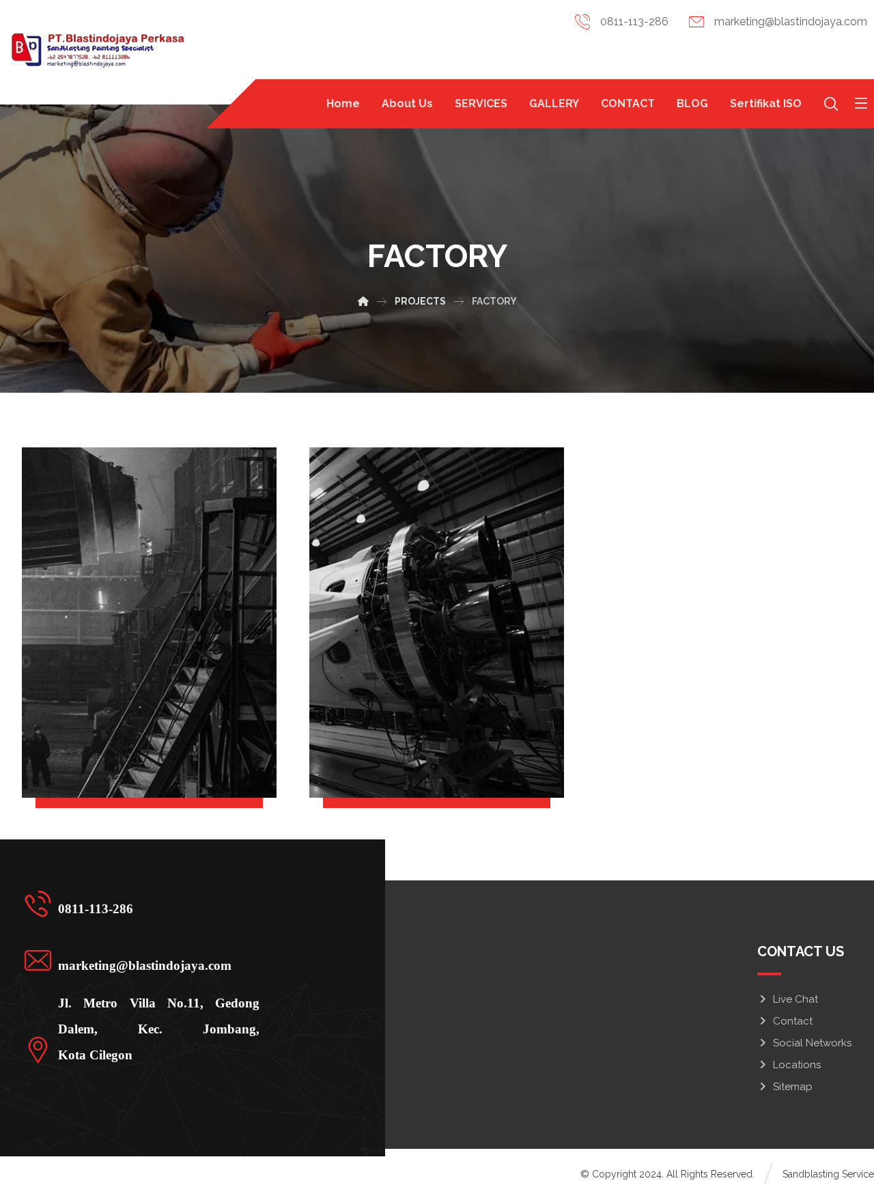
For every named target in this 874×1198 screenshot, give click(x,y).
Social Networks (812, 1043)
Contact (793, 1021)
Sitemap (793, 1087)
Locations (797, 1065)
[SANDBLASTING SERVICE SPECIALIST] (96, 52)
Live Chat (795, 999)
